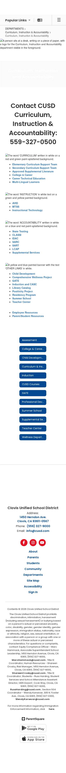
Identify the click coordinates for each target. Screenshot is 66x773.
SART (15, 245)
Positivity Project (22, 291)
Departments (33, 575)
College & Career (22, 175)
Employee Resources (25, 312)
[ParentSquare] (33, 718)
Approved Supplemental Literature (33, 171)
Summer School (21, 298)
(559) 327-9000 (38, 526)
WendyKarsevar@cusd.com (32, 699)
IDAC (15, 238)
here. (51, 709)
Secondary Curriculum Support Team (34, 168)
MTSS (15, 206)
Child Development (23, 273)
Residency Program (24, 295)
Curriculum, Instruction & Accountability (27, 32)
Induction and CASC (24, 284)
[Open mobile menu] (59, 20)
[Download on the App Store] (33, 739)
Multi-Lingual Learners (26, 182)
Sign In (33, 592)
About (33, 551)
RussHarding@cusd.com (25, 689)
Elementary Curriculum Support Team (34, 164)
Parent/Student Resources (28, 316)
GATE (15, 280)
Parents (33, 557)
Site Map (33, 581)
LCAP (15, 249)
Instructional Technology (27, 210)
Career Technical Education (28, 178)
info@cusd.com (37, 531)
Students (33, 563)
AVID (15, 203)
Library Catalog (21, 287)
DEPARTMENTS (14, 28)
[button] (18, 20)
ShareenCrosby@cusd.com (29, 673)
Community (33, 569)
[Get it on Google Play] (33, 728)
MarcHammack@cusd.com (29, 660)
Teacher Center (21, 302)
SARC (15, 242)
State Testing (20, 231)
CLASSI (16, 235)
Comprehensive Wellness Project (32, 277)
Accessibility (33, 586)
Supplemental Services (26, 252)
